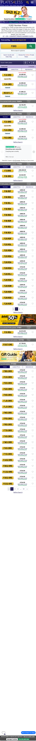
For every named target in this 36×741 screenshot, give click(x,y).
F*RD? (12, 184)
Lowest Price (14, 69)
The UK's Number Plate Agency (18, 22)
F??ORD (13, 364)
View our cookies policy (29, 736)
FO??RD (21, 340)
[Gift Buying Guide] (18, 356)
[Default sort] (3, 69)
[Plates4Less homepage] (12, 2)
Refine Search (18, 110)
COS (7, 36)
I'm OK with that (24, 739)
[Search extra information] (25, 62)
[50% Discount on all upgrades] (18, 320)
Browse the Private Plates (26, 56)
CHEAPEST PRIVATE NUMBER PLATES (21, 36)
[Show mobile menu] (32, 2)
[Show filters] (33, 62)
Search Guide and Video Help (8, 56)
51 (24, 489)
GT (4, 36)
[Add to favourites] (32, 75)
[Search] (28, 2)
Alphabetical (29, 69)
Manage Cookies (12, 739)
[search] (31, 46)
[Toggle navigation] (33, 40)
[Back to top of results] (29, 62)
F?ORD (19, 114)
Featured (7, 87)
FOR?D (19, 101)
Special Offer (7, 79)
